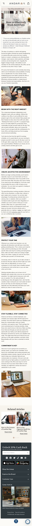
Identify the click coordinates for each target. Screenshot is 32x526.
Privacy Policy (10, 518)
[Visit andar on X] (14, 458)
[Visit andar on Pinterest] (25, 458)
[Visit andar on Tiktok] (18, 458)
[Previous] (2, 9)
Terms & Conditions (19, 518)
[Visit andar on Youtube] (22, 458)
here (14, 188)
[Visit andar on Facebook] (10, 458)
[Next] (30, 9)
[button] (26, 521)
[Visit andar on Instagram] (7, 458)
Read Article (8, 432)
